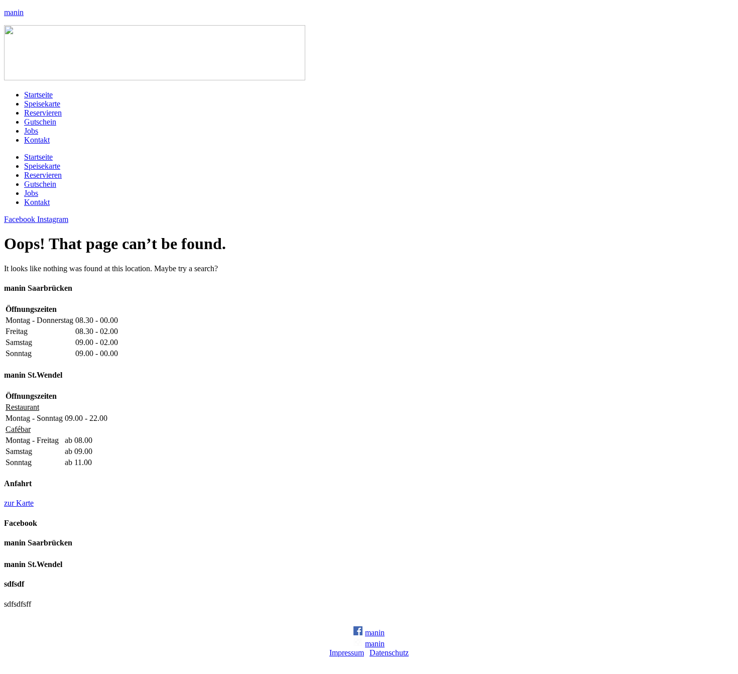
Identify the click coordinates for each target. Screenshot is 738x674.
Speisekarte (42, 103)
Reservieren (43, 112)
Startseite (38, 94)
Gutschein (40, 122)
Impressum (346, 652)
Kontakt (37, 140)
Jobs (31, 131)
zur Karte (19, 503)
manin (14, 12)
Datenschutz (389, 652)
